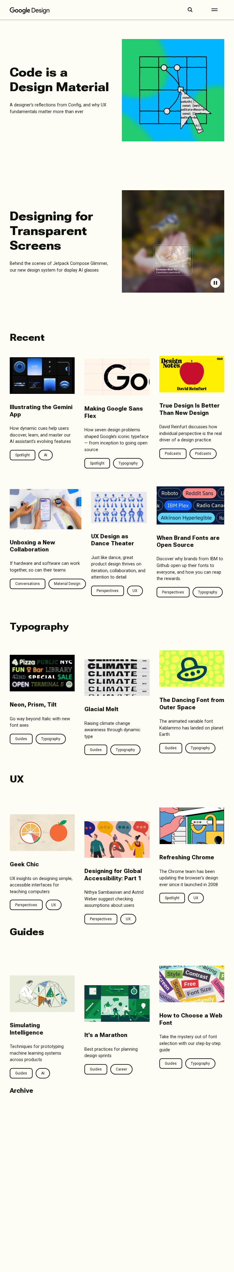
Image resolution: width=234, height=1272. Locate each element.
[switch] (215, 283)
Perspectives (108, 591)
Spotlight (22, 455)
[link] (117, 90)
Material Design (67, 584)
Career (121, 1069)
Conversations (27, 584)
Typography (50, 739)
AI (45, 455)
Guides (21, 739)
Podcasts (173, 453)
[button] (190, 10)
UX (135, 591)
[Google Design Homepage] (29, 10)
